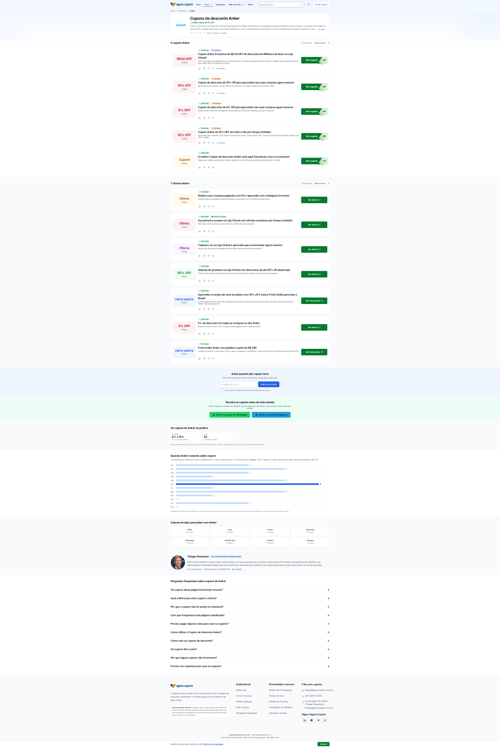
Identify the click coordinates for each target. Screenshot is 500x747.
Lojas (206, 4)
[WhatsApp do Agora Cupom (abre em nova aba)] (325, 720)
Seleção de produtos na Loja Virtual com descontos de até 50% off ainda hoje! (244, 269)
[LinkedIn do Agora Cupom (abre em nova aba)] (305, 720)
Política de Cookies (278, 701)
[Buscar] (301, 4)
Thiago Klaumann (198, 556)
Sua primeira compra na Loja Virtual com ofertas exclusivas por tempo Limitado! (245, 220)
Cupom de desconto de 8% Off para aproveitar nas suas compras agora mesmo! (245, 107)
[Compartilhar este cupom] (213, 68)
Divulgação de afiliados (280, 707)
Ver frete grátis (313, 300)
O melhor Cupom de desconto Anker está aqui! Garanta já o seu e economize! (244, 156)
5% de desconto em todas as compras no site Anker (229, 323)
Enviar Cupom (321, 4)
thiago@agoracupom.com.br (319, 690)
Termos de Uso (276, 695)
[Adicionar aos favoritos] (209, 68)
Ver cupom (312, 60)
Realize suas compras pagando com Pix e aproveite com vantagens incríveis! (243, 195)
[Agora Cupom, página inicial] (182, 5)
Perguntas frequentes (246, 713)
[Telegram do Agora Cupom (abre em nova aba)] (318, 720)
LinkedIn (238, 569)
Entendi (323, 744)
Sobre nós (241, 690)
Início (173, 11)
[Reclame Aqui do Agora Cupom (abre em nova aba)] (311, 720)
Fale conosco (242, 707)
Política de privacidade (213, 744)
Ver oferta (313, 200)
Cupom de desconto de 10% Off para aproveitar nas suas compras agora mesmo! (246, 82)
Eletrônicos (182, 11)
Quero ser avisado (269, 384)
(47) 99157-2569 (313, 695)
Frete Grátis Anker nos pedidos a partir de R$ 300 (227, 347)
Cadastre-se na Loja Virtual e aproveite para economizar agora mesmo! (240, 245)
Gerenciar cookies (278, 713)
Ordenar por (307, 43)
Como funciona (243, 695)
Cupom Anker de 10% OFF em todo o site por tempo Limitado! (234, 131)
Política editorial (244, 701)
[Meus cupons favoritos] (309, 4)
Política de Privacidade (280, 690)
